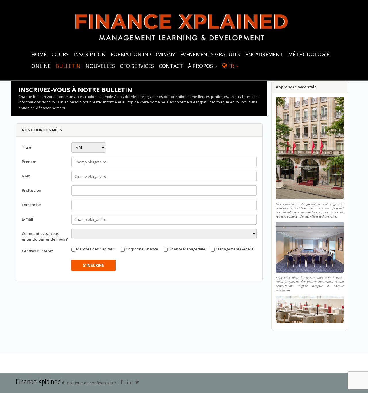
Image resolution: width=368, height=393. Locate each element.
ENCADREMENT (264, 54)
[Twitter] (137, 383)
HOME (39, 54)
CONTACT (171, 65)
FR (231, 65)
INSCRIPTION (90, 54)
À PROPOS (201, 65)
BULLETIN (67, 65)
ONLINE (41, 65)
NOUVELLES (100, 65)
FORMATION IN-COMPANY (143, 54)
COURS (60, 54)
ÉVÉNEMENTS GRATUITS (210, 54)
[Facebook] (121, 383)
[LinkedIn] (129, 383)
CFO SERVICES (137, 65)
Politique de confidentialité (91, 383)
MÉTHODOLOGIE (308, 54)
